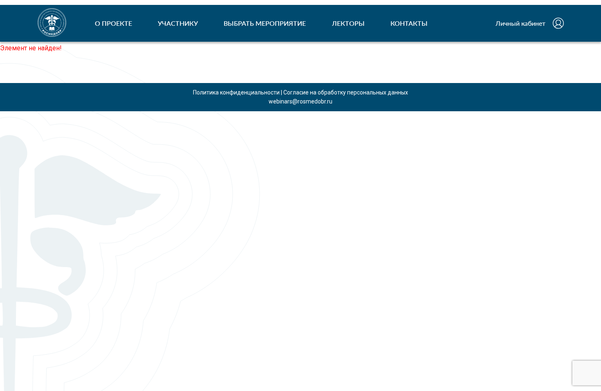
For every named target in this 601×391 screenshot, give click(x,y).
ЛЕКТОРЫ (348, 23)
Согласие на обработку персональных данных (345, 92)
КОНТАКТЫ (409, 23)
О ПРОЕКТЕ (113, 23)
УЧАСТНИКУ (178, 23)
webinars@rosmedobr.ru (300, 101)
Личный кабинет (520, 23)
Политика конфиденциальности (236, 92)
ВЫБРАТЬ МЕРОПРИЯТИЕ (265, 23)
